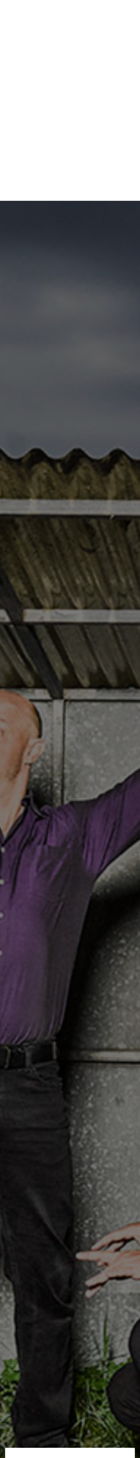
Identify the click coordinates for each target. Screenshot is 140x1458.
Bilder (108, 8)
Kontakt (125, 8)
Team (93, 8)
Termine (77, 8)
